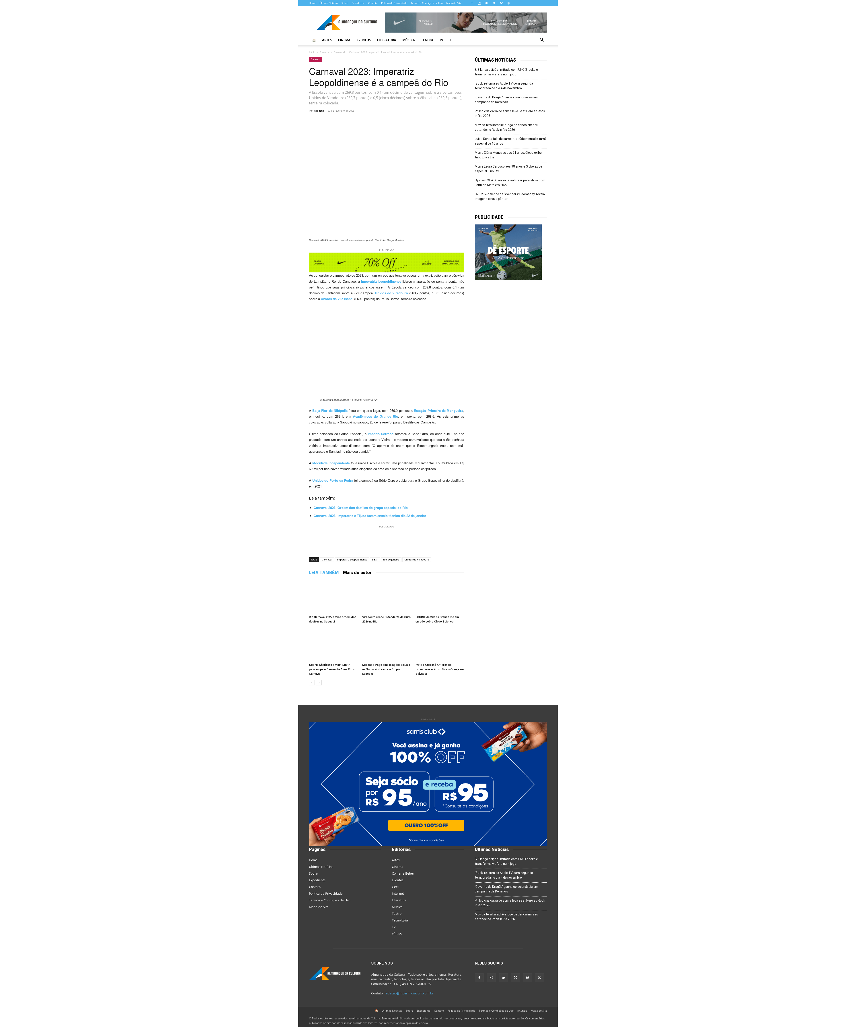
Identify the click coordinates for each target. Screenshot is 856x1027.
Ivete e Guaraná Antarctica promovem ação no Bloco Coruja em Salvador (440, 669)
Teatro (427, 40)
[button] (541, 40)
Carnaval (339, 52)
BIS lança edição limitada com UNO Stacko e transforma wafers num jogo (506, 72)
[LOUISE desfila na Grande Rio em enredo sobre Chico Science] (440, 596)
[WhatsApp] (359, 120)
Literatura (386, 40)
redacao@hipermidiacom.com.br (409, 993)
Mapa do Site (453, 3)
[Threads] (508, 3)
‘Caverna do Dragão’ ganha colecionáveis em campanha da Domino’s (506, 99)
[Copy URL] (349, 120)
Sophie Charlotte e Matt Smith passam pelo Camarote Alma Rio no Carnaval (332, 669)
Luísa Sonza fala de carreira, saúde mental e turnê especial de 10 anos (511, 141)
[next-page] (319, 682)
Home (312, 3)
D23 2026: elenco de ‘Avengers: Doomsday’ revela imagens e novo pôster (510, 196)
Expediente (358, 3)
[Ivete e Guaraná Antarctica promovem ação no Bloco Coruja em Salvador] (440, 644)
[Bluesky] (501, 3)
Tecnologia (400, 920)
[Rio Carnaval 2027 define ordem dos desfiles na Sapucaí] (333, 596)
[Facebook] (472, 3)
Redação (319, 110)
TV (441, 40)
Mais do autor (357, 572)
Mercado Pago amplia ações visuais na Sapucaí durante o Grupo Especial (386, 669)
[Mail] (486, 3)
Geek (395, 887)
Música (408, 40)
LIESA (375, 559)
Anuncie (522, 1010)
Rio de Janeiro (391, 559)
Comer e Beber (403, 873)
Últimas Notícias (328, 3)
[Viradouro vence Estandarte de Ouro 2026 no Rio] (386, 596)
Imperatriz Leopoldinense (352, 559)
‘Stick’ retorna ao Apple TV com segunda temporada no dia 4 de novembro (504, 86)
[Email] (431, 120)
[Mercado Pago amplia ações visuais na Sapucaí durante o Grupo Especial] (386, 644)
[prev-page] (312, 682)
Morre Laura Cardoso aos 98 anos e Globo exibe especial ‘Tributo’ (508, 169)
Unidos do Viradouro (416, 559)
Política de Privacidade (394, 3)
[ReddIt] (410, 120)
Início (312, 52)
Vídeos (397, 934)
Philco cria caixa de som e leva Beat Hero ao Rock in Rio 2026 (510, 113)
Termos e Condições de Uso (427, 3)
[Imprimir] (441, 120)
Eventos (364, 40)
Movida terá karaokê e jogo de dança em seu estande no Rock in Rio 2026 (506, 127)
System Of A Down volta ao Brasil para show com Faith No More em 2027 (510, 182)
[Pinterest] (400, 120)
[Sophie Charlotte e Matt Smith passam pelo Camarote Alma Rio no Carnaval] (333, 644)
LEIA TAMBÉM (324, 572)
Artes (327, 40)
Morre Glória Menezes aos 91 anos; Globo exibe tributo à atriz (508, 155)
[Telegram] (369, 120)
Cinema (344, 40)
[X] (494, 3)
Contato (373, 3)
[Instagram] (479, 3)
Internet (398, 893)
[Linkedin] (420, 120)
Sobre (345, 3)
